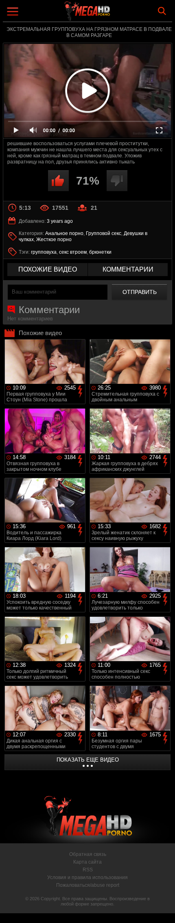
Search (162, 11)
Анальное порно (64, 233)
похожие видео (47, 269)
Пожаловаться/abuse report (87, 885)
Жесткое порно (54, 239)
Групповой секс (103, 233)
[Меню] (14, 12)
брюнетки (100, 252)
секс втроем (73, 252)
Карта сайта (87, 862)
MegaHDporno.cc (109, 14)
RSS (88, 870)
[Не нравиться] (117, 180)
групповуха (44, 252)
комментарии (128, 269)
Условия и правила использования (87, 877)
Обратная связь (87, 854)
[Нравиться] (58, 180)
